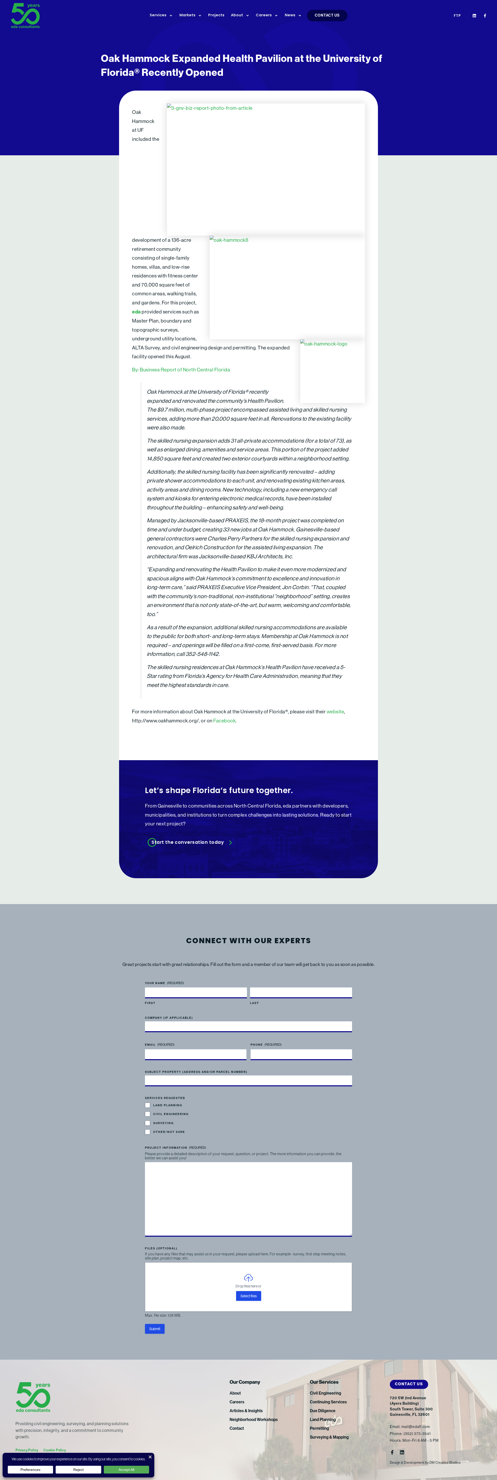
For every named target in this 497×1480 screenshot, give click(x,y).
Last (254, 1003)
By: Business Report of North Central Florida (181, 369)
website (335, 711)
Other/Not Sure (169, 1132)
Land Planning (167, 1105)
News (290, 15)
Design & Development (407, 1462)
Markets (187, 15)
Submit (154, 1329)
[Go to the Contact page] (248, 842)
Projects (216, 15)
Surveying (163, 1123)
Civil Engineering (171, 1114)
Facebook (224, 720)
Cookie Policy (54, 1450)
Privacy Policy (27, 1450)
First (150, 1003)
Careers (264, 15)
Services (158, 15)
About (237, 15)
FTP (457, 16)
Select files (248, 1296)
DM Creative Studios (445, 1462)
